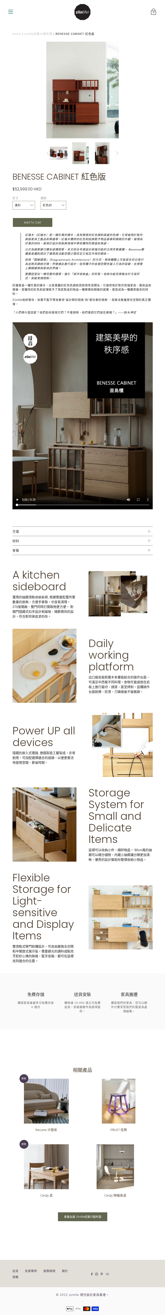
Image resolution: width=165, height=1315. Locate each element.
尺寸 (15, 198)
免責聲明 (31, 1271)
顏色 (44, 198)
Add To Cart (32, 222)
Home (16, 33)
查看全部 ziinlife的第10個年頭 (82, 1217)
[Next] (117, 153)
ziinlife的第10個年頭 (38, 33)
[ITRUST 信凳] (119, 1101)
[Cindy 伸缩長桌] (115, 1166)
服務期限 (49, 1271)
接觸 (15, 1277)
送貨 (15, 1271)
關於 (65, 1271)
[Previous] (48, 153)
